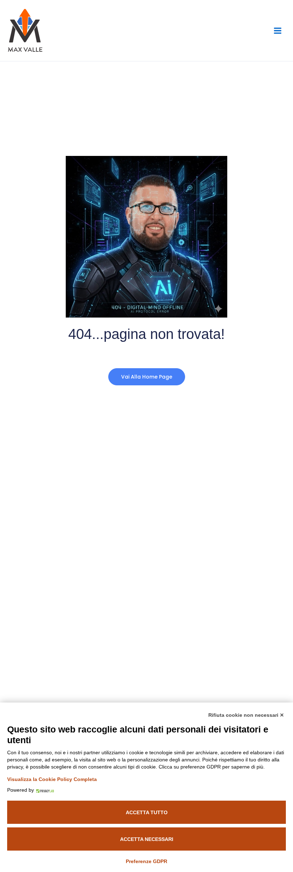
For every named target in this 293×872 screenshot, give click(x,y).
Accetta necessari (146, 839)
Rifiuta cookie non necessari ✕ (246, 715)
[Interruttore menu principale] (277, 30)
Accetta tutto (147, 812)
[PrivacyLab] (44, 790)
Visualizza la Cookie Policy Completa (52, 779)
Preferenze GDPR (146, 861)
